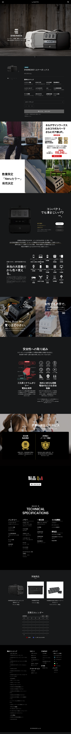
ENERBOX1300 (35, 600)
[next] (18, 71)
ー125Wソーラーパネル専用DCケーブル (18, 704)
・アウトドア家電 (13, 706)
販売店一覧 (45, 668)
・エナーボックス (13, 653)
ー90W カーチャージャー (15, 684)
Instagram (58, 659)
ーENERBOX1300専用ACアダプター (17, 695)
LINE (57, 663)
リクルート (45, 655)
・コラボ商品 (12, 715)
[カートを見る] (68, 2)
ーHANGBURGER (13, 719)
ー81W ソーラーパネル (14, 680)
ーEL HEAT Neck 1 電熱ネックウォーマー (18, 711)
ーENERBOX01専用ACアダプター (17, 689)
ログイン (56, 672)
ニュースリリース (57, 655)
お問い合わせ (34, 653)
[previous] (5, 71)
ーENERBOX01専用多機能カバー (16, 686)
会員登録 (56, 670)
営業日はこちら (28, 116)
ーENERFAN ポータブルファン (16, 713)
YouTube (58, 666)
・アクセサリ (12, 678)
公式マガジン (59, 657)
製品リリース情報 (57, 653)
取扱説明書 (33, 657)
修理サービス (34, 673)
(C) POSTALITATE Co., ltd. (35, 728)
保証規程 (33, 670)
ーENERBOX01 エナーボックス (16, 655)
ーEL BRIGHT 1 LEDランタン (15, 708)
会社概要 (44, 653)
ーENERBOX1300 (13, 668)
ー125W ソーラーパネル (15, 682)
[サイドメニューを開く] (3, 2)
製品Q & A (33, 655)
